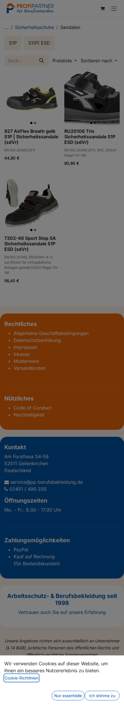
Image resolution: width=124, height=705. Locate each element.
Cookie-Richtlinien (21, 677)
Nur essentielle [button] (68, 695)
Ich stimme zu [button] (102, 695)
